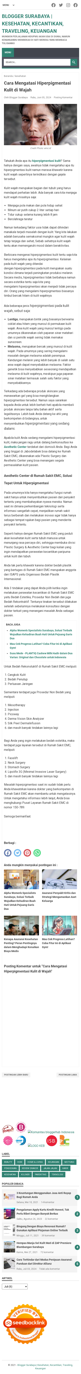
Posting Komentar (63, 97)
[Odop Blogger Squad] (21, 1146)
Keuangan (53, 1162)
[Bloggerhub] (51, 1132)
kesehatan (10, 1174)
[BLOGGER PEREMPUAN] (21, 1132)
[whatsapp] (37, 853)
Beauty (8, 1162)
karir (65, 1168)
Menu (8, 52)
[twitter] (17, 853)
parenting (40, 1174)
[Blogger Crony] (64, 1146)
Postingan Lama (68, 1075)
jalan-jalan (50, 1168)
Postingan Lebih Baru (16, 1075)
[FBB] (8, 1132)
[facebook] (7, 853)
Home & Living (35, 1162)
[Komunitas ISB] (51, 1146)
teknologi (57, 1174)
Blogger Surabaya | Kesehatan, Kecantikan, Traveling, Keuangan (32, 23)
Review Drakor (30, 1168)
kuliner (25, 1174)
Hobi (19, 1162)
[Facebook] (53, 5)
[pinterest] (27, 853)
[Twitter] (61, 5)
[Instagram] (68, 5)
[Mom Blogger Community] (8, 1146)
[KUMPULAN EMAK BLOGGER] (36, 1146)
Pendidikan (10, 1168)
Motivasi (69, 1162)
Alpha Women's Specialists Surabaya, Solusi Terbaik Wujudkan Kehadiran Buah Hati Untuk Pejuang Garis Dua (41, 634)
